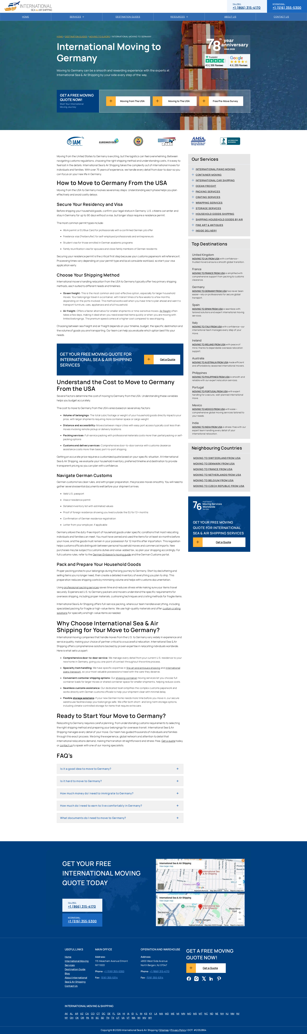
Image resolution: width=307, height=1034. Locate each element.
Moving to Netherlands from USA (217, 474)
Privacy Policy (178, 1030)
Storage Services (208, 208)
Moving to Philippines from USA (211, 376)
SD (102, 1017)
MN (183, 1013)
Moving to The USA (179, 101)
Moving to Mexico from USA (208, 409)
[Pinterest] (218, 979)
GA (119, 1013)
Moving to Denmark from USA (214, 463)
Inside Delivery (206, 230)
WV (144, 1017)
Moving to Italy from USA (207, 326)
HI (124, 1013)
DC (103, 1013)
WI (138, 1017)
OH (71, 1017)
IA (128, 1013)
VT (128, 1017)
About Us (230, 16)
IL (137, 1013)
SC (97, 1017)
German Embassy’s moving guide (112, 554)
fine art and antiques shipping (143, 668)
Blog (67, 973)
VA (123, 1017)
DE (108, 1013)
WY (150, 1017)
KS (145, 1013)
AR (76, 1013)
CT (98, 1013)
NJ (227, 1013)
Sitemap (164, 1030)
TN (107, 1017)
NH (222, 1013)
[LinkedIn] (211, 979)
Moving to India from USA (207, 426)
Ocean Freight (206, 186)
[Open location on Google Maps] (200, 875)
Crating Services (208, 197)
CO (92, 1013)
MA (161, 1013)
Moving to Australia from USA (210, 362)
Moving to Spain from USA (207, 308)
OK (77, 1017)
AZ (81, 1013)
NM (232, 1013)
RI (92, 1017)
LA (155, 1013)
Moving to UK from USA (205, 258)
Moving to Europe (99, 36)
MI (178, 1013)
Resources (177, 16)
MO (189, 1013)
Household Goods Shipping (215, 214)
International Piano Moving (215, 169)
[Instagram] (196, 979)
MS (195, 1013)
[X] (203, 979)
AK (66, 1013)
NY (66, 1017)
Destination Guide (75, 969)
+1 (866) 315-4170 (247, 6)
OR (82, 1017)
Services (75, 16)
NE (216, 1013)
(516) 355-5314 (109, 977)
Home (25, 16)
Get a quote (168, 741)
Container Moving (209, 174)
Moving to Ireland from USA (208, 344)
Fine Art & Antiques (209, 225)
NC (206, 1013)
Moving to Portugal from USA (210, 391)
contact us (66, 745)
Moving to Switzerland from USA (217, 458)
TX (112, 1017)
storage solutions (83, 698)
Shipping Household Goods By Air (219, 219)
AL (71, 1013)
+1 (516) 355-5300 (287, 6)
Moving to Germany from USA (209, 290)
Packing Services (208, 191)
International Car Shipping (215, 180)
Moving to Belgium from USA (213, 480)
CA (87, 1013)
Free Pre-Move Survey (225, 101)
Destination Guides (128, 16)
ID (132, 1013)
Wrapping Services (209, 202)
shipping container (126, 678)
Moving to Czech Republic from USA (218, 486)
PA (87, 1017)
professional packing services (81, 587)
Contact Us (281, 16)
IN (141, 1013)
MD (167, 1013)
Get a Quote (167, 359)
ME (172, 1013)
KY (150, 1013)
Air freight (165, 311)
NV (237, 1013)
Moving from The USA (132, 101)
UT (117, 1017)
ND (211, 1013)
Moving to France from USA (208, 273)
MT (200, 1013)
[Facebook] (188, 979)
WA (133, 1017)
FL (114, 1013)
